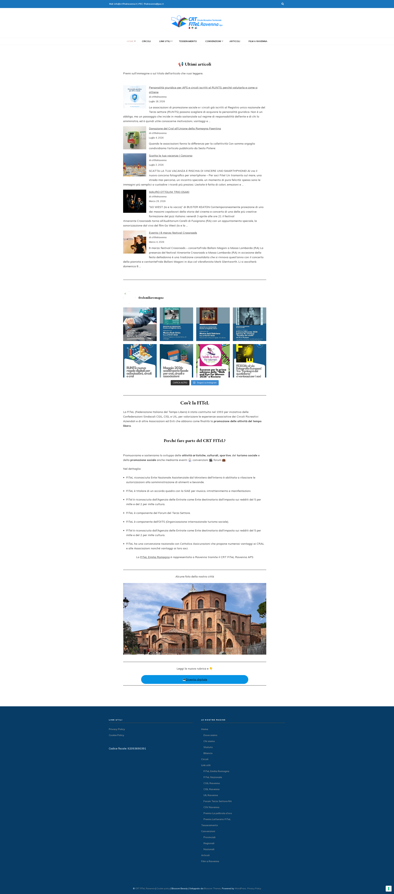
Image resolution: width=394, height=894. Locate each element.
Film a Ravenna (258, 41)
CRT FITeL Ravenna (145, 888)
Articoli (234, 41)
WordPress (240, 888)
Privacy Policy (117, 729)
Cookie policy (163, 888)
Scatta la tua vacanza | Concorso (170, 155)
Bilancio (208, 753)
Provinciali (209, 837)
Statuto (208, 747)
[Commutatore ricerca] (282, 4)
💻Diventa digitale (194, 679)
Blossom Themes (212, 888)
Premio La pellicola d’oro (217, 813)
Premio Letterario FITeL (217, 819)
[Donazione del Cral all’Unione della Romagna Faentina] (134, 138)
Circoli (146, 41)
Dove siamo (210, 735)
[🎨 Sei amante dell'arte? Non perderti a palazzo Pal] (176, 324)
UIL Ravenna (210, 795)
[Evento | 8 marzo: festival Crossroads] (134, 242)
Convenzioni (213, 41)
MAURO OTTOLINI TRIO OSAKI (169, 192)
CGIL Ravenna (211, 783)
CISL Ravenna (211, 789)
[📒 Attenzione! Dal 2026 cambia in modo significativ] (140, 361)
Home (130, 41)
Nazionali (208, 849)
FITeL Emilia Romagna (155, 557)
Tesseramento (188, 41)
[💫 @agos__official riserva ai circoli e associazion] (140, 324)
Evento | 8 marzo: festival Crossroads (173, 232)
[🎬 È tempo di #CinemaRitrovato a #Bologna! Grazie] (249, 324)
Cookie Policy (116, 735)
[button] (127, 618)
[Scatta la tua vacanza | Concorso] (134, 165)
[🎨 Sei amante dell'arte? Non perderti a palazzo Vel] (213, 324)
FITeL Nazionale (212, 777)
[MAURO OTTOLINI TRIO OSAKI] (134, 202)
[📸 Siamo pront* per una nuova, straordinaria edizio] (249, 361)
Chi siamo (209, 741)
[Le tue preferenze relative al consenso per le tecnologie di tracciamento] (389, 889)
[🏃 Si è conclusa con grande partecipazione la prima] (213, 361)
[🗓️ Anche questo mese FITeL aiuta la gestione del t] (176, 361)
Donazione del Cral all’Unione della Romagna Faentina (185, 128)
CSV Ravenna (211, 807)
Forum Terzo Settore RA (217, 801)
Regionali (208, 843)
